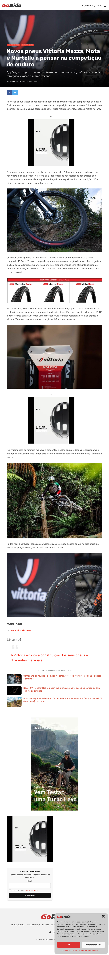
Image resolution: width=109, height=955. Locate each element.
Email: (30, 881)
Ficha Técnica (33, 925)
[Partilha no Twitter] (15, 92)
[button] (103, 916)
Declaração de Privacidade (88, 950)
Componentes (13, 45)
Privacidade (17, 925)
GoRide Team (15, 82)
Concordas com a (25, 890)
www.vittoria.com (21, 630)
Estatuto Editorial (52, 925)
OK (69, 945)
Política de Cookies (69, 950)
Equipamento (27, 45)
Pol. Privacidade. (32, 890)
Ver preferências (93, 945)
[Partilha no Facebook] (9, 92)
